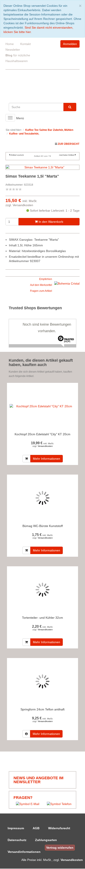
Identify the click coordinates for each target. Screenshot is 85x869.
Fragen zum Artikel (41, 290)
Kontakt (25, 44)
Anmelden (70, 44)
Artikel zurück (17, 155)
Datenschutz (17, 840)
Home (9, 44)
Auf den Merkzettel (41, 285)
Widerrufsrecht (59, 828)
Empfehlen (45, 279)
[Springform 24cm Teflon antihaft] (42, 681)
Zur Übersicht (68, 143)
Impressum (16, 828)
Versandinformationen (24, 851)
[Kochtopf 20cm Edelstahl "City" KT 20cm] (42, 406)
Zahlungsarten (46, 840)
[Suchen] (69, 107)
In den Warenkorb (50, 221)
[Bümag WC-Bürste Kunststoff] (42, 498)
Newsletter (12, 49)
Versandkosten (23, 205)
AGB (36, 828)
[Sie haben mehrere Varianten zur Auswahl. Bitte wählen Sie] (26, 734)
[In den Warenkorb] (26, 458)
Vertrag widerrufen (59, 847)
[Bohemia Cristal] (67, 283)
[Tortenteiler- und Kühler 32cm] (42, 589)
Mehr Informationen (46, 458)
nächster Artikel (67, 155)
